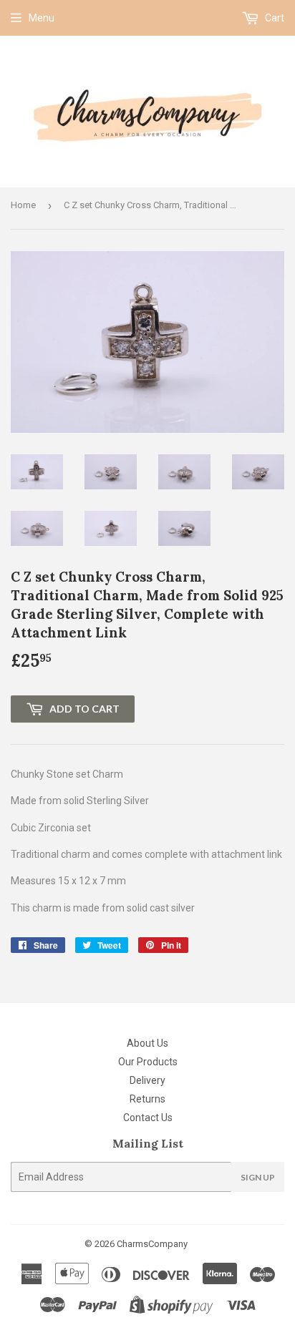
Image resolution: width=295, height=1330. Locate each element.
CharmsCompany (152, 1243)
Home (23, 205)
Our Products (148, 1061)
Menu (41, 18)
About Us (147, 1043)
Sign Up (258, 1177)
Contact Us (148, 1117)
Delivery (147, 1080)
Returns (147, 1099)
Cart (273, 18)
